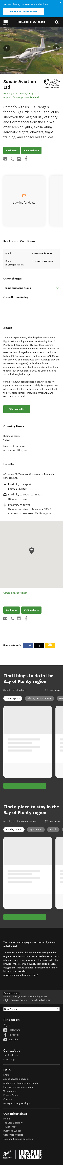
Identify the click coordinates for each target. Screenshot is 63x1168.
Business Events (12, 1130)
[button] (5, 22)
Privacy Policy (10, 1095)
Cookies (7, 1099)
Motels (53, 829)
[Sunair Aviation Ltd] (52, 83)
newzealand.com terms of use (20, 974)
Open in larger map (15, 592)
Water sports (13, 698)
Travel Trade (10, 1126)
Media (6, 1118)
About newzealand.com (16, 1079)
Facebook (13, 1034)
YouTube (13, 1039)
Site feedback (10, 1055)
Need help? (9, 1059)
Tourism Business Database (18, 1139)
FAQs (6, 1074)
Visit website (31, 150)
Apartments (36, 829)
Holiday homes (14, 829)
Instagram (14, 1030)
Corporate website (13, 1134)
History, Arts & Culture (39, 698)
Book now (11, 150)
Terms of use (10, 1091)
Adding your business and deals (20, 1083)
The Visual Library (13, 1122)
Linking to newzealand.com (18, 1087)
